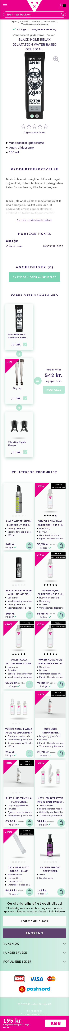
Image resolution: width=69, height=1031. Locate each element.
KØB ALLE (53, 389)
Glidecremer (50, 21)
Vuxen (51, 35)
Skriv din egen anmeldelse (34, 277)
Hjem (14, 21)
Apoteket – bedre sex (31, 21)
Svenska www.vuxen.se (34, 1014)
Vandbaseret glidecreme (34, 24)
